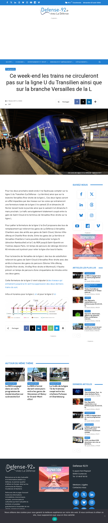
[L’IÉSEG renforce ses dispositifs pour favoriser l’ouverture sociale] (78, 426)
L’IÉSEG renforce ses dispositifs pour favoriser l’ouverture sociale (92, 429)
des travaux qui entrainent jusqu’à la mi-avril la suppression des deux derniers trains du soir (34, 284)
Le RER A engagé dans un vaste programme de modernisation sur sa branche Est (14, 391)
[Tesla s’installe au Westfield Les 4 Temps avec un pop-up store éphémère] (78, 287)
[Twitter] (11, 3)
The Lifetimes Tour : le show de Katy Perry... (93, 393)
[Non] (104, 516)
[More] (95, 101)
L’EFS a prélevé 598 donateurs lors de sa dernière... (92, 442)
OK (54, 519)
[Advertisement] (54, 38)
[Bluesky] (23, 3)
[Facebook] (7, 3)
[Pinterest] (44, 328)
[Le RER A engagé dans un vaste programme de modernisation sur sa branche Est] (15, 374)
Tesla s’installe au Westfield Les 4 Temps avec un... (93, 290)
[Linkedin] (15, 3)
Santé (87, 438)
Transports (10, 69)
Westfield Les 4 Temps (91, 285)
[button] (99, 62)
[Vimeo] (39, 3)
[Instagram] (27, 3)
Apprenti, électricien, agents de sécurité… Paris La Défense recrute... (92, 316)
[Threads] (19, 3)
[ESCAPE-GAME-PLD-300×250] (88, 246)
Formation (89, 424)
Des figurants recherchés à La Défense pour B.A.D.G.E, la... (93, 303)
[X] (83, 101)
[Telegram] (56, 328)
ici (36, 294)
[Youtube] (31, 3)
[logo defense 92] (54, 11)
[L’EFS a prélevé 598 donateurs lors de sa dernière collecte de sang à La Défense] (78, 440)
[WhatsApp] (50, 328)
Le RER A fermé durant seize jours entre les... (93, 328)
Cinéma (87, 298)
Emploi (87, 311)
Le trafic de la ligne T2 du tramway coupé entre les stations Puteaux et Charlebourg (59, 391)
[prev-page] (74, 335)
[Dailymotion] (35, 3)
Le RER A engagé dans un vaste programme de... (93, 277)
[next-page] (78, 335)
